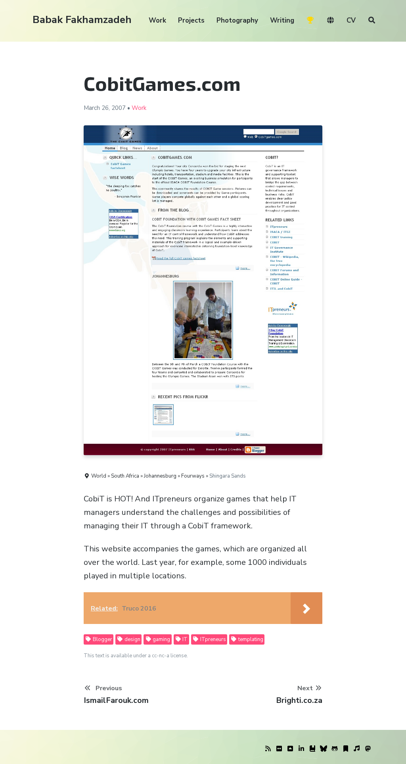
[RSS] (268, 749)
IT (184, 639)
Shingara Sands (227, 476)
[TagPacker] (345, 749)
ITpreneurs (212, 639)
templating (250, 639)
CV (351, 20)
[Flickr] (279, 749)
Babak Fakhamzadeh (82, 20)
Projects (191, 20)
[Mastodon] (367, 749)
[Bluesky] (323, 749)
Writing (282, 20)
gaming (160, 639)
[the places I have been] (290, 749)
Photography (237, 20)
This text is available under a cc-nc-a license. (136, 655)
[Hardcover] (312, 749)
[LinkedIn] (301, 749)
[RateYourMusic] (356, 749)
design (131, 639)
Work (157, 20)
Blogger (102, 639)
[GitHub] (334, 749)
